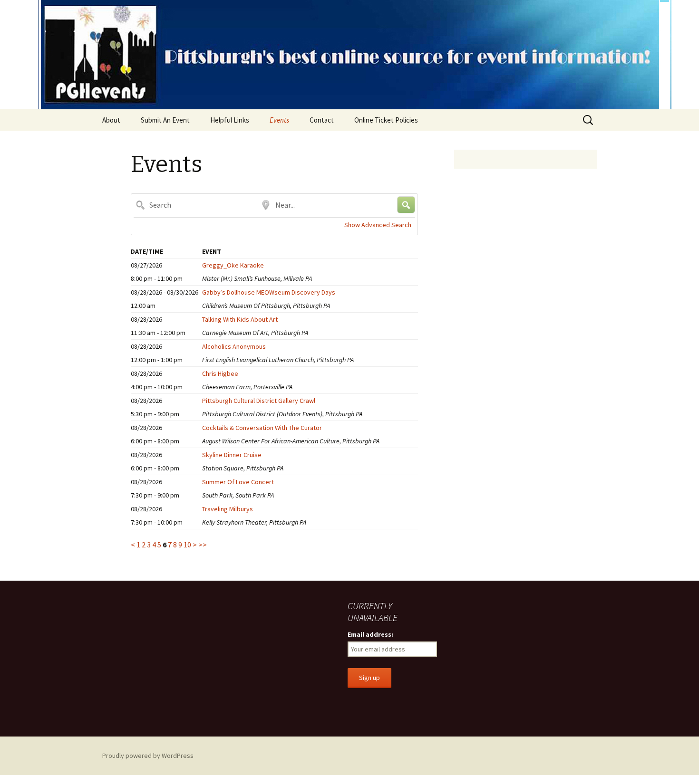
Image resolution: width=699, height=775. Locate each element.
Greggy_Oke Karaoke (233, 265)
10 (187, 544)
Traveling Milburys (227, 509)
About (111, 119)
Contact (322, 119)
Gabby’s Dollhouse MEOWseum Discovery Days (268, 292)
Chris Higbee (220, 373)
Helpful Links (229, 119)
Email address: (370, 634)
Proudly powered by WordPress (148, 755)
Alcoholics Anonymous (234, 346)
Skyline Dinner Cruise (232, 454)
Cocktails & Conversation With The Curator (262, 427)
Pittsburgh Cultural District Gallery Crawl (258, 400)
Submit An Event (165, 119)
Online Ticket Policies (386, 119)
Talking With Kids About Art (240, 319)
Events (279, 119)
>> (202, 544)
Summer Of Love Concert (238, 482)
